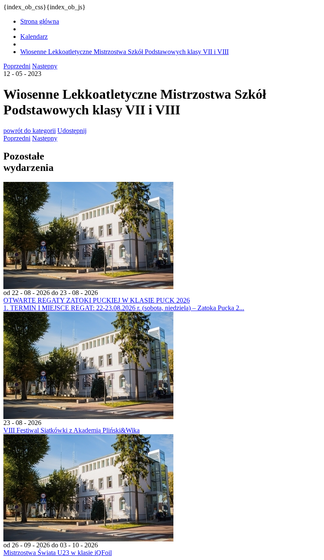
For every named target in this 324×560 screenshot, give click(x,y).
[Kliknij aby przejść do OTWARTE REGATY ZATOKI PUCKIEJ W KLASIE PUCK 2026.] (88, 286)
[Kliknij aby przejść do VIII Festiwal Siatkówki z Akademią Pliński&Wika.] (88, 416)
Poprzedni (16, 66)
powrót (29, 130)
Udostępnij (71, 130)
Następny (44, 66)
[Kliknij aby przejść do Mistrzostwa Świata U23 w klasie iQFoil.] (88, 539)
